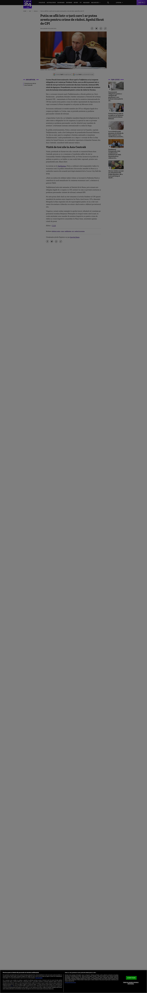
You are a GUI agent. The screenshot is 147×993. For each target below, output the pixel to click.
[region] (73, 981)
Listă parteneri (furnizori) (70, 982)
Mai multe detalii (38, 977)
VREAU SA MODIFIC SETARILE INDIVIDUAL (130, 983)
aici (12, 985)
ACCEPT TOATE (131, 978)
